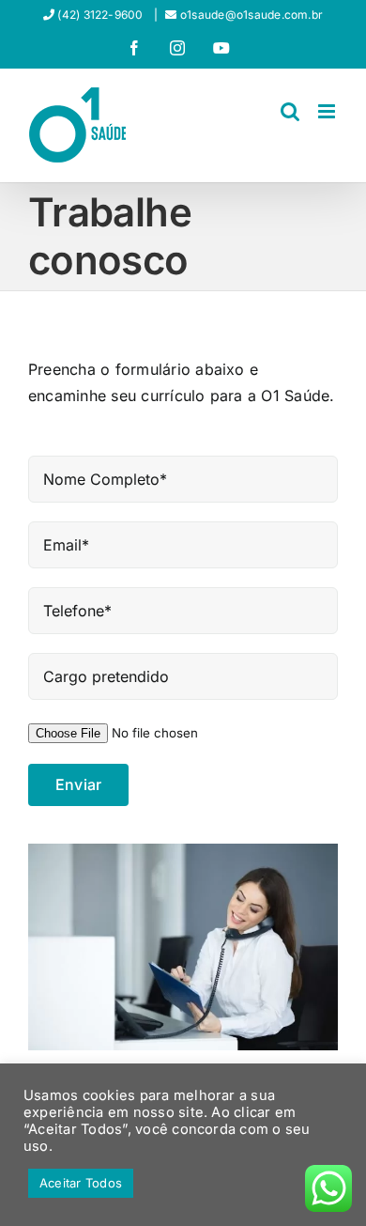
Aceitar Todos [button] (80, 1182)
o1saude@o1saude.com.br (251, 15)
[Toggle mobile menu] (328, 111)
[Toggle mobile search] (290, 111)
